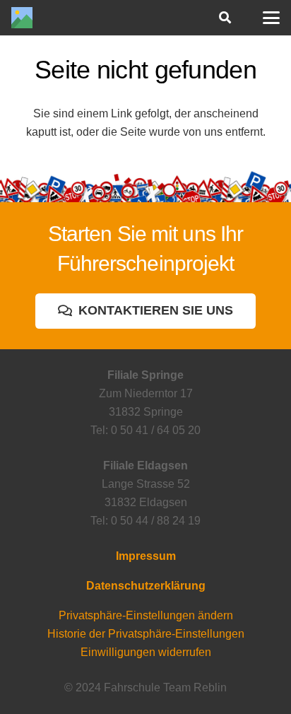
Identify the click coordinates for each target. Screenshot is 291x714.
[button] (224, 17)
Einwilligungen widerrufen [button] (146, 652)
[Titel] (21, 17)
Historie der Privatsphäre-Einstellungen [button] (145, 634)
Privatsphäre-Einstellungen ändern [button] (146, 615)
